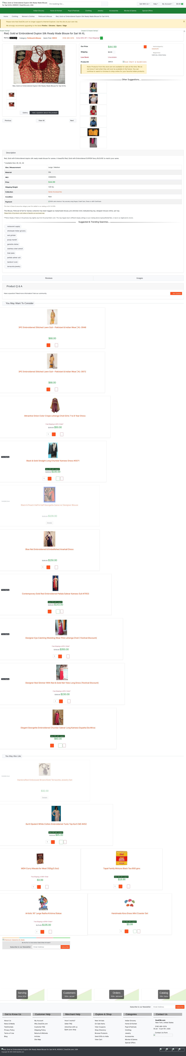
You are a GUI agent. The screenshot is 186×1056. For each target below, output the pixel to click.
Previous (7, 120)
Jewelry (100, 11)
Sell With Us (143, 4)
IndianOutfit (155, 49)
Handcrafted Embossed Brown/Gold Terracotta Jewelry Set (44, 780)
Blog (5, 1036)
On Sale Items (100, 1024)
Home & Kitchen (56, 11)
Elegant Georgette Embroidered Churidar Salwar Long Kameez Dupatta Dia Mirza (58, 728)
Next (72, 120)
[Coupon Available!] (58, 478)
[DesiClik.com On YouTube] (20, 1007)
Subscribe (65, 947)
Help (155, 4)
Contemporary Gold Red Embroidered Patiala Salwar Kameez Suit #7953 (55, 594)
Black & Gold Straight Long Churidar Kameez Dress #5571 (52, 461)
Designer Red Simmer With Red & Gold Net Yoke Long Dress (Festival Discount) (62, 683)
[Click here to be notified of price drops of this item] (145, 46)
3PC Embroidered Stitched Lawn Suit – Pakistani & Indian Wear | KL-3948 (52, 327)
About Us (7, 1021)
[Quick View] (52, 345)
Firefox (44, 26)
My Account (38, 1021)
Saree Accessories (55, 192)
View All (41, 120)
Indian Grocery (38, 11)
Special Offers (147, 11)
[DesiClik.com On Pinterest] (12, 1007)
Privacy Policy (9, 1030)
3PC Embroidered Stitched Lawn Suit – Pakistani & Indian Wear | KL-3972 (52, 371)
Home (6, 16)
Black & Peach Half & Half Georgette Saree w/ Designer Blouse (49, 505)
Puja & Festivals (73, 11)
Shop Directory (100, 1030)
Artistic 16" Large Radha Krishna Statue (43, 913)
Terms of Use (9, 1033)
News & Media (9, 1024)
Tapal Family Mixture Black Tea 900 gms (121, 868)
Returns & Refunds (41, 1033)
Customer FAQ (39, 1027)
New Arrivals (99, 1021)
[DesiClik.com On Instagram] (16, 1007)
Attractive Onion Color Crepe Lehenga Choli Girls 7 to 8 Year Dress (55, 416)
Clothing (88, 11)
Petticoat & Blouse (45, 16)
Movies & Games (130, 11)
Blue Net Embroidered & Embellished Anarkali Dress (49, 549)
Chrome (52, 26)
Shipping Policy (40, 1030)
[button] (166, 4)
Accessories (113, 11)
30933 (54, 38)
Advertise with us (71, 1027)
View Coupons (100, 1027)
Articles (37, 1036)
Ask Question (176, 293)
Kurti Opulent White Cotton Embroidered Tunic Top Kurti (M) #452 (56, 824)
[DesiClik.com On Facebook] (8, 1007)
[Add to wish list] (56, 345)
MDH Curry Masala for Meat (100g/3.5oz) (40, 868)
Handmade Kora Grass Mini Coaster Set (130, 913)
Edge (65, 26)
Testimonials (8, 1027)
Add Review (13, 38)
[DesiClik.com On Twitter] (4, 1007)
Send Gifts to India (102, 1036)
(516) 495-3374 (68, 38)
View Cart (98, 1039)
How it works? (70, 1021)
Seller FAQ (68, 1024)
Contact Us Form (161, 1033)
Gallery (25, 113)
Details (49, 523)
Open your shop (70, 1030)
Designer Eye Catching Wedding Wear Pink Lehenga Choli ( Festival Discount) (61, 638)
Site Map (37, 1039)
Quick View (177, 33)
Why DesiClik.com (41, 1024)
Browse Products (101, 1033)
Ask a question (44, 113)
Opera (59, 26)
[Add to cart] (48, 345)
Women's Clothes (28, 16)
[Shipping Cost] (114, 52)
